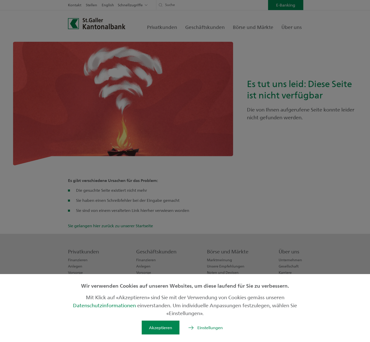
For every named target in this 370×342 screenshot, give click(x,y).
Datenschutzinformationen (105, 305)
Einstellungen (210, 327)
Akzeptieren (160, 327)
